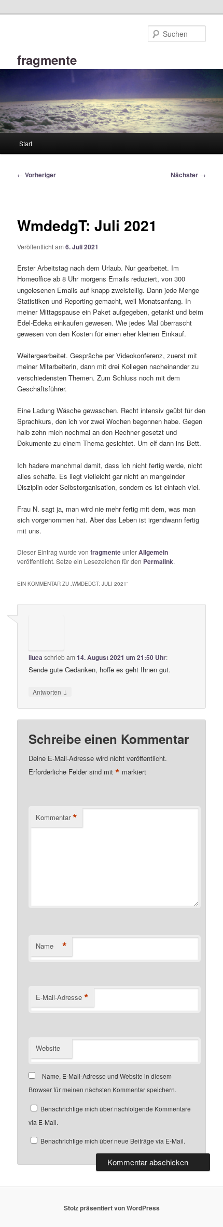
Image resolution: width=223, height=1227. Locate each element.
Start (25, 143)
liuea (36, 657)
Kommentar (56, 817)
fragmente (47, 59)
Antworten (50, 691)
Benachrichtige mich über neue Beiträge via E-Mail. (112, 1140)
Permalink (158, 561)
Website (48, 1048)
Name (51, 946)
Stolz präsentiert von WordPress (112, 1207)
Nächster (188, 174)
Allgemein (153, 552)
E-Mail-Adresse (62, 997)
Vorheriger (36, 174)
